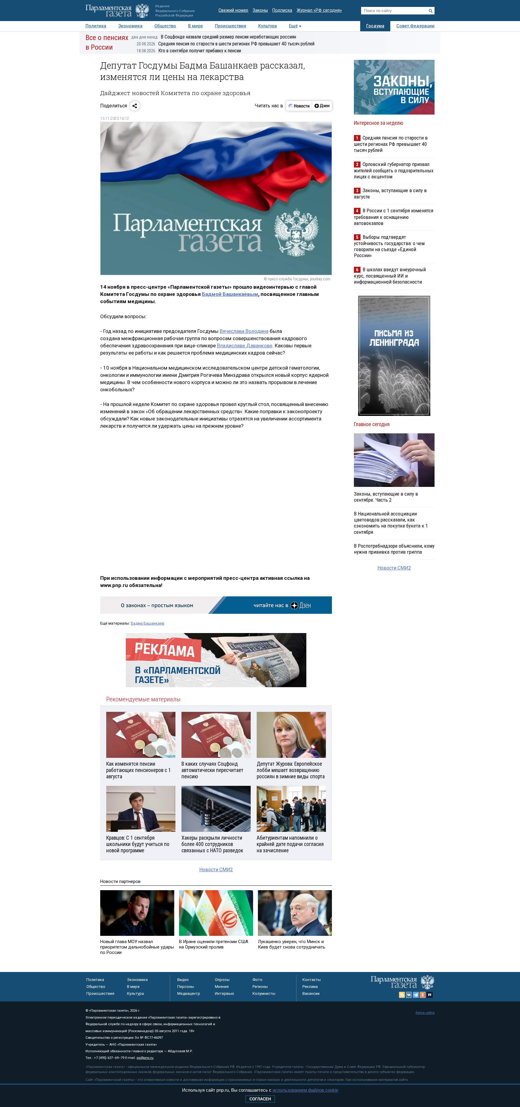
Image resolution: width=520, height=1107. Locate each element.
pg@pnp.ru (145, 1058)
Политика (95, 26)
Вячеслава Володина (244, 331)
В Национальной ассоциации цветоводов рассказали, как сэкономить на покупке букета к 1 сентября (391, 523)
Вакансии (311, 993)
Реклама (310, 986)
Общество (165, 26)
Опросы (222, 979)
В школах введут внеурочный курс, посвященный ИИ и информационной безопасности (390, 275)
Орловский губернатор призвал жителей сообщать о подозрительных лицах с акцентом (393, 170)
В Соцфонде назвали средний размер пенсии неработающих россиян (213, 37)
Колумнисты (263, 993)
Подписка (282, 10)
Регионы (260, 986)
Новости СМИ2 (216, 869)
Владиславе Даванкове (244, 346)
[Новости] (299, 106)
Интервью (224, 993)
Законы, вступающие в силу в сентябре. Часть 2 (386, 497)
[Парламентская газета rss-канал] (402, 995)
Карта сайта (425, 1013)
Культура (267, 26)
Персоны (185, 986)
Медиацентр (188, 993)
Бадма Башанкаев (147, 623)
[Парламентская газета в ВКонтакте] (409, 995)
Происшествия (230, 26)
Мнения (222, 986)
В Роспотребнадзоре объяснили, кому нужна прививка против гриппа (394, 549)
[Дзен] (322, 106)
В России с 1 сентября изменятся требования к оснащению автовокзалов (393, 217)
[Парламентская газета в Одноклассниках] (423, 995)
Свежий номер (233, 10)
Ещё (293, 26)
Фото (257, 979)
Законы (260, 10)
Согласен (260, 1099)
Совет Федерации (415, 26)
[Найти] (431, 11)
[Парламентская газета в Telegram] (416, 995)
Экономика (130, 26)
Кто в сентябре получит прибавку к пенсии (189, 51)
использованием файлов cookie (305, 1090)
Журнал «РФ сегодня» (319, 10)
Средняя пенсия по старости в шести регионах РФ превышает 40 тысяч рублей (225, 44)
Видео (183, 979)
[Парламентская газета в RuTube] (430, 995)
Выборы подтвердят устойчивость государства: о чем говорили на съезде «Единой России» (389, 246)
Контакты (311, 979)
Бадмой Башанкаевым (230, 294)
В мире (195, 26)
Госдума (375, 26)
